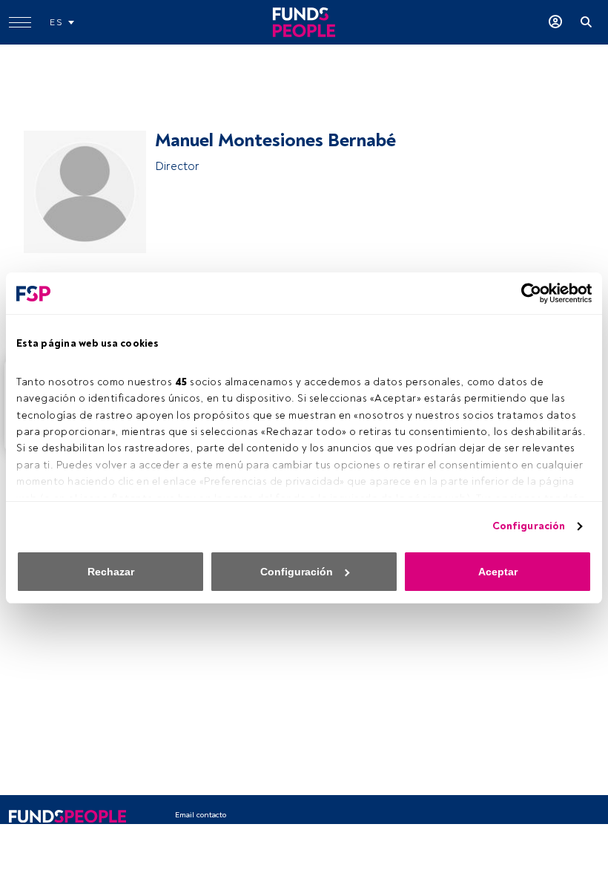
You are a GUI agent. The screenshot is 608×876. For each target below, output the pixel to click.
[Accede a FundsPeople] (555, 22)
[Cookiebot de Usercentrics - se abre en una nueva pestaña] (527, 293)
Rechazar (110, 572)
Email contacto (200, 815)
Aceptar (498, 572)
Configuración (528, 526)
